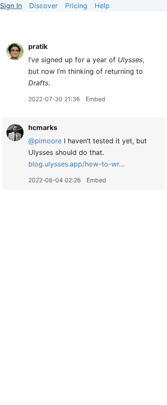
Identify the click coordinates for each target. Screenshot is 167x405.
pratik (38, 46)
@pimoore (45, 140)
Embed (95, 99)
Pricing (76, 5)
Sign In (11, 5)
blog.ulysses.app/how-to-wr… (76, 164)
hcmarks (42, 127)
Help (102, 5)
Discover (43, 5)
